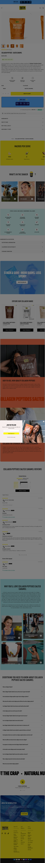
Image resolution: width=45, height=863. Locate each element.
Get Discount (11, 433)
